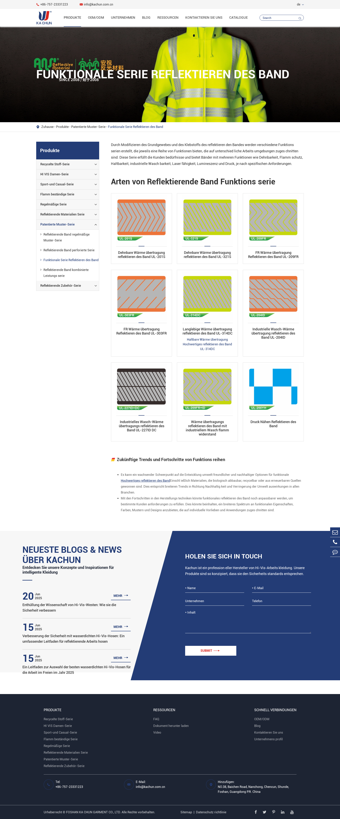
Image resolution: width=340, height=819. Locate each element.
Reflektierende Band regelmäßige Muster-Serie (66, 237)
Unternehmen (123, 17)
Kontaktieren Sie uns (203, 17)
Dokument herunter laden (171, 726)
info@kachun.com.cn (96, 4)
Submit (210, 651)
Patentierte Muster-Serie (88, 127)
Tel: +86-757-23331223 (69, 784)
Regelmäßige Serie (53, 204)
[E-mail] (335, 532)
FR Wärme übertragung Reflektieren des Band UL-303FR (141, 331)
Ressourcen (167, 17)
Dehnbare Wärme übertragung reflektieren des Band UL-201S (141, 255)
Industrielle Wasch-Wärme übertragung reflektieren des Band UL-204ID (273, 333)
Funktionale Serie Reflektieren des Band (135, 127)
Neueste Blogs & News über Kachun (72, 555)
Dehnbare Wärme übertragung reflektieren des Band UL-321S (207, 255)
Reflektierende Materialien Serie (62, 214)
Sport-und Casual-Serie (57, 184)
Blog (146, 17)
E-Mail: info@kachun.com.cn (150, 784)
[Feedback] (335, 552)
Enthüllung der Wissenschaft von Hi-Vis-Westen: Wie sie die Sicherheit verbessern (69, 607)
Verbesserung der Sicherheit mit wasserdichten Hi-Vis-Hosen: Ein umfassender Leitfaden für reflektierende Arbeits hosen (73, 638)
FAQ (156, 719)
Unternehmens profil (268, 739)
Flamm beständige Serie (57, 194)
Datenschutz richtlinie (211, 812)
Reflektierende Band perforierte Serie (68, 250)
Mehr (121, 595)
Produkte (72, 17)
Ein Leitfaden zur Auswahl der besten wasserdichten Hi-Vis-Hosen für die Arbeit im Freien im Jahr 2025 (76, 670)
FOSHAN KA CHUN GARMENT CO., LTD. (93, 812)
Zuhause (47, 127)
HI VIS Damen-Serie (54, 174)
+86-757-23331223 (52, 4)
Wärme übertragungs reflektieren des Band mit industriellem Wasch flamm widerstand (207, 428)
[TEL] (335, 542)
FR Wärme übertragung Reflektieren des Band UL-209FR (273, 255)
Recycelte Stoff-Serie (54, 164)
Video (157, 732)
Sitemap (186, 812)
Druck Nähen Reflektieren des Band (273, 424)
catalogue (238, 17)
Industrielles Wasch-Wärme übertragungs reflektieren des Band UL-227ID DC (141, 426)
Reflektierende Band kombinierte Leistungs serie (66, 273)
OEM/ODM (96, 17)
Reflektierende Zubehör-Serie (60, 285)
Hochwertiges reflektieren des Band (145, 481)
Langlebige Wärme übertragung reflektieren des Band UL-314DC (207, 331)
